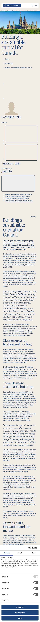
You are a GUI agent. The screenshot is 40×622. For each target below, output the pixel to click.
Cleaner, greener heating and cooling (17, 196)
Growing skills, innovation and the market (18, 201)
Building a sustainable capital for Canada (18, 194)
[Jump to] (18, 183)
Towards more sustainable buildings (17, 198)
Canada (5, 407)
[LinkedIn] (19, 84)
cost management (24, 500)
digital (12, 472)
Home (3, 10)
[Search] (32, 5)
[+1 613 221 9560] (21, 152)
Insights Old (10, 10)
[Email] (19, 98)
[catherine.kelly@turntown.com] (21, 134)
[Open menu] (36, 5)
